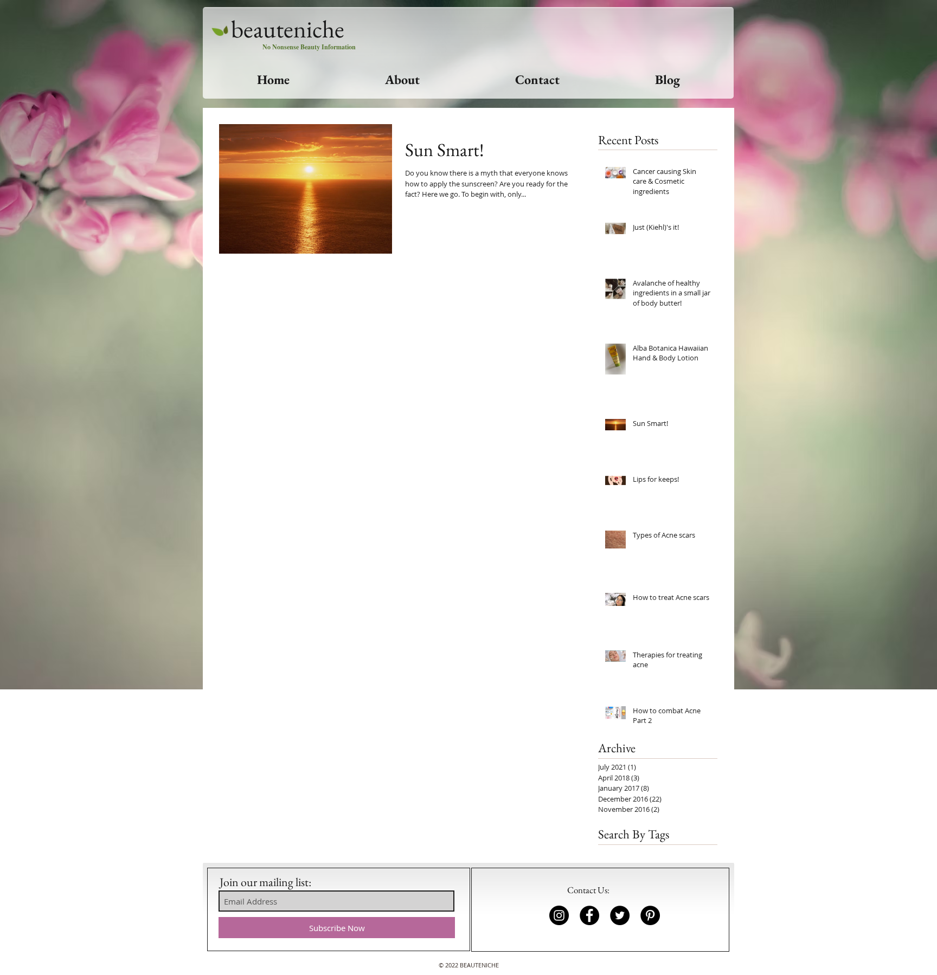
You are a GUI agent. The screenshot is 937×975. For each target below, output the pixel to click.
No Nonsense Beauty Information (309, 46)
